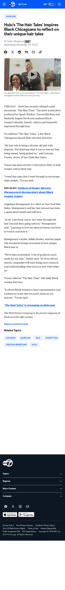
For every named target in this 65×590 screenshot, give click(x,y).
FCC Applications (29, 531)
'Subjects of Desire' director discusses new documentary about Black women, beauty (28, 192)
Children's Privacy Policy (45, 525)
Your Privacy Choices (24, 525)
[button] (4, 4)
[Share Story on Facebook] (5, 52)
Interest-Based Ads (48, 528)
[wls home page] (8, 463)
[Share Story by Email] (33, 52)
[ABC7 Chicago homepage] (12, 4)
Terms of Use (33, 528)
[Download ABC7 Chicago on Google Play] (26, 514)
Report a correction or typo (16, 323)
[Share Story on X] (12, 52)
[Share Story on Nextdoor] (26, 52)
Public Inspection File (11, 531)
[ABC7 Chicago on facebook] (6, 507)
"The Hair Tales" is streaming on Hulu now (29, 305)
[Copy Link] (40, 52)
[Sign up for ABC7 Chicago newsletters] (27, 507)
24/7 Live (22, 4)
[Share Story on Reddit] (19, 52)
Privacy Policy (8, 525)
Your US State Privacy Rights (14, 528)
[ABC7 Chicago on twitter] (13, 507)
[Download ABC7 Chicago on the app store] (10, 514)
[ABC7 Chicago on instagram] (20, 507)
